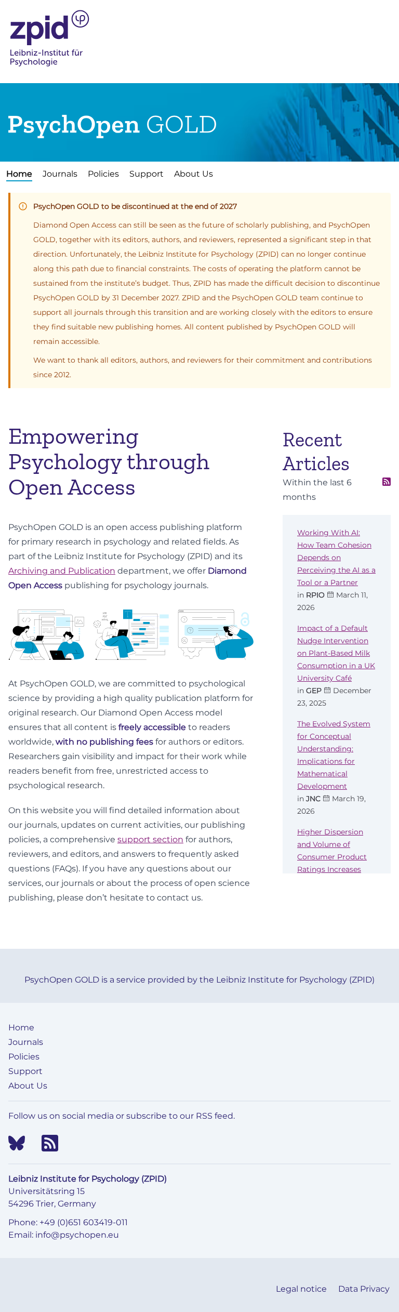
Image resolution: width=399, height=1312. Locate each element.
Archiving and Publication (61, 571)
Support (146, 174)
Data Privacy (364, 1289)
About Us (193, 174)
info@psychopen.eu (77, 1235)
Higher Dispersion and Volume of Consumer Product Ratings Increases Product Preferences (334, 856)
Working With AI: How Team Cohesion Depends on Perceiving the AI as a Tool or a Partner (336, 557)
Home (19, 174)
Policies (103, 174)
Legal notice (302, 1289)
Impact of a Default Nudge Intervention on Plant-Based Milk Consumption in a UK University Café (336, 653)
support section (150, 839)
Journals (60, 174)
